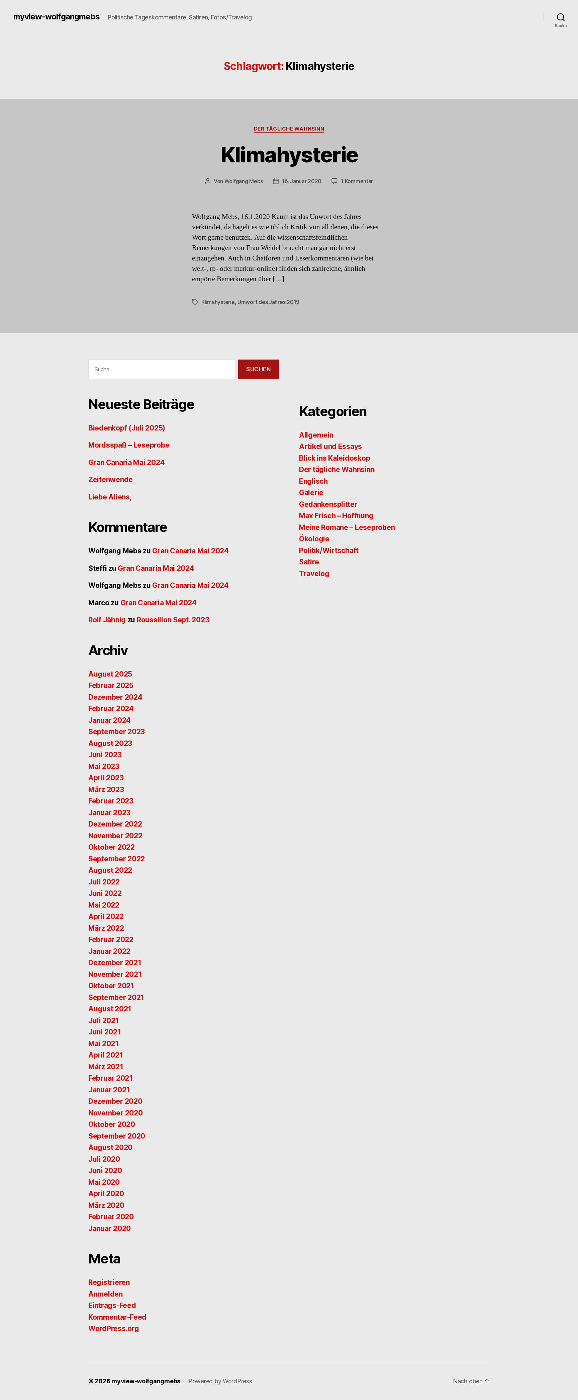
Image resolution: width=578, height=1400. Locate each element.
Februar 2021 (110, 1078)
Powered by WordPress (220, 1381)
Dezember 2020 (115, 1101)
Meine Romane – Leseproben (347, 527)
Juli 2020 (104, 1159)
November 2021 (115, 974)
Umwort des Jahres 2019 (268, 302)
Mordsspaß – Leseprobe (128, 445)
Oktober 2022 (111, 847)
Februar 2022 (110, 939)
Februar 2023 (110, 801)
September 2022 (116, 859)
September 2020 (116, 1136)
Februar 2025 (110, 685)
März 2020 (106, 1205)
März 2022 (106, 928)
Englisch (313, 481)
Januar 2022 (109, 951)
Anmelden (105, 1294)
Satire (309, 562)
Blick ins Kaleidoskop (334, 458)
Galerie (311, 492)
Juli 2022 (104, 882)
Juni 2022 (105, 893)
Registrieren (109, 1282)
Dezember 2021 (114, 962)
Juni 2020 (105, 1170)
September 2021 (116, 997)
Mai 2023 (103, 766)
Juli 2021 (103, 1020)
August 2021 (109, 1009)
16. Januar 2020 (301, 181)
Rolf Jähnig (107, 620)
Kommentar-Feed (117, 1317)
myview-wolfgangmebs (56, 17)
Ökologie (314, 539)
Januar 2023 (109, 812)
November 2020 (115, 1113)
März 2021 (105, 1067)
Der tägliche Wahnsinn (289, 129)
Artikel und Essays (330, 446)
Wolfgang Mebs (243, 181)
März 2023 (106, 789)
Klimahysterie (289, 154)
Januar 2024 (109, 720)
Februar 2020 (111, 1217)
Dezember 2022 (115, 824)
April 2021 (105, 1055)
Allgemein (316, 435)
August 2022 (110, 870)
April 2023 (105, 778)
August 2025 (110, 674)
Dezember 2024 (115, 697)
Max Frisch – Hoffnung (336, 516)
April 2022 (105, 916)
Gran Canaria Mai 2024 (126, 462)
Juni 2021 (104, 1032)
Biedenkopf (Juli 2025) (126, 428)
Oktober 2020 (111, 1124)
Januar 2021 (109, 1090)
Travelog (314, 573)
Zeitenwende (110, 479)
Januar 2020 (109, 1228)
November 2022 (115, 836)
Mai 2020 (104, 1182)
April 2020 (106, 1193)
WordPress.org (113, 1328)
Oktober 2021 (111, 986)
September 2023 (116, 731)
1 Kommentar (357, 181)
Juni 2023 (105, 755)
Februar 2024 (111, 708)
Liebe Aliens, (110, 497)
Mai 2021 (103, 1043)
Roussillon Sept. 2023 (173, 620)
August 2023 (110, 743)
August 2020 (110, 1147)
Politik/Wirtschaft (329, 550)
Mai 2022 (103, 905)
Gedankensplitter (328, 504)
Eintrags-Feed (112, 1305)
